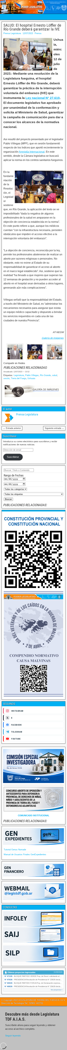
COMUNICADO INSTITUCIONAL (33, 815)
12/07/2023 (28, 33)
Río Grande (45, 375)
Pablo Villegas (32, 375)
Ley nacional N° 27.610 (43, 98)
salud (54, 375)
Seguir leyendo (13, 1035)
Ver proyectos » (56, 990)
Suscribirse (13, 457)
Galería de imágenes (53, 338)
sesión (6, 378)
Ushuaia (31, 378)
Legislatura (19, 375)
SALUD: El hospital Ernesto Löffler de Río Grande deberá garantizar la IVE (32, 27)
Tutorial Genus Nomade (15, 849)
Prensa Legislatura (12, 33)
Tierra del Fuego (18, 378)
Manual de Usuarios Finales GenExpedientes (25, 854)
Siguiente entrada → (54, 428)
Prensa (38, 33)
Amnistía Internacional (32, 151)
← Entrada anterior (12, 428)
